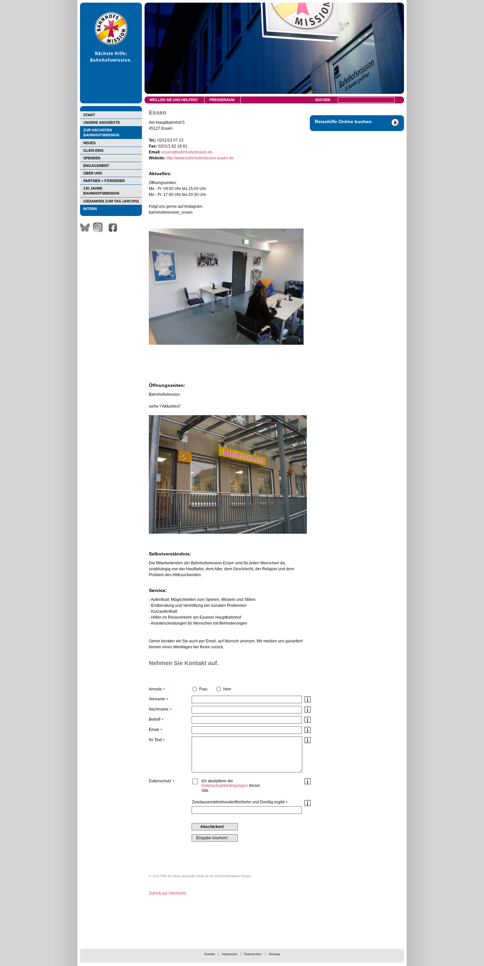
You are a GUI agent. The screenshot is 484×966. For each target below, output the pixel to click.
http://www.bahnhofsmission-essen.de (200, 158)
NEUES (89, 143)
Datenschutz (253, 954)
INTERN (90, 209)
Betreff (154, 719)
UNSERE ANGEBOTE (101, 122)
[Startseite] (111, 102)
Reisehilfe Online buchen (343, 121)
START (89, 115)
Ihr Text (155, 740)
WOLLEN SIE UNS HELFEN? (173, 100)
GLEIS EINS (93, 150)
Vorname (157, 699)
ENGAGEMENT (96, 166)
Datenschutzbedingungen (225, 785)
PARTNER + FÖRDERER (104, 181)
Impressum (229, 954)
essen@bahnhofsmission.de (187, 152)
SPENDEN (91, 158)
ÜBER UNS (92, 173)
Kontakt (209, 954)
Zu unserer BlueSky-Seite (86, 227)
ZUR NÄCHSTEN (101, 132)
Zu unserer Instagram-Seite (99, 227)
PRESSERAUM (221, 100)
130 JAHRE (101, 190)
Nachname (159, 709)
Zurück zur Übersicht (167, 893)
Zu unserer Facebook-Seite (114, 227)
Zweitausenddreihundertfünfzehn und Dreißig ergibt (238, 802)
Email (154, 729)
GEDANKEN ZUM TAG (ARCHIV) (111, 201)
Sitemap (274, 954)
